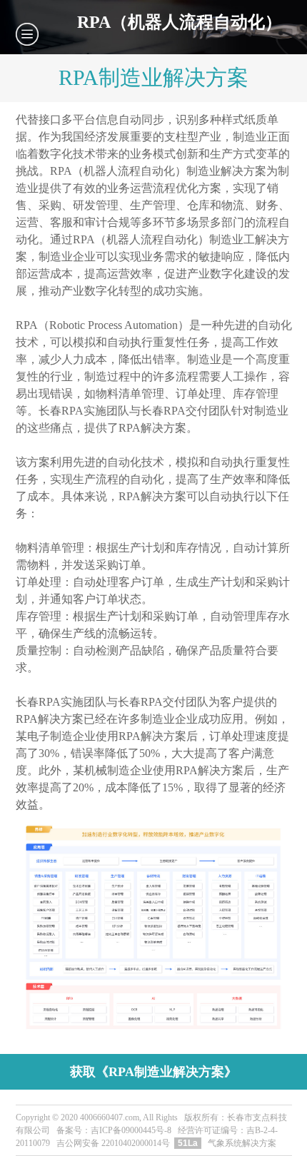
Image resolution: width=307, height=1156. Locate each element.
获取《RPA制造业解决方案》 (153, 1072)
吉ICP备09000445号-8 (131, 1130)
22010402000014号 (135, 1143)
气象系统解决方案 (242, 1143)
